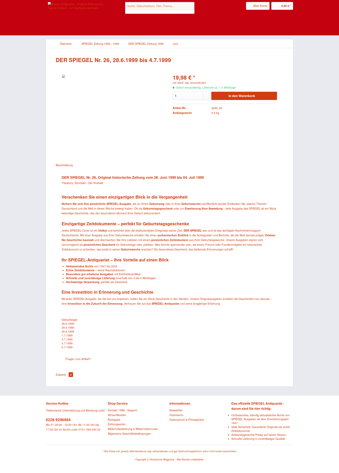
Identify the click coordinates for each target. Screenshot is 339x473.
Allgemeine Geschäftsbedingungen (129, 433)
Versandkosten (117, 415)
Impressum (176, 415)
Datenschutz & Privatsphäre (187, 420)
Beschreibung (64, 165)
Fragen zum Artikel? (78, 359)
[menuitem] (159, 8)
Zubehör (64, 375)
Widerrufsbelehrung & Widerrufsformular (133, 429)
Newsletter (176, 410)
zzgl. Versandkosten (195, 82)
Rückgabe (114, 420)
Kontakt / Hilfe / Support (122, 410)
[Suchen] (190, 6)
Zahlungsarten (117, 424)
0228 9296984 (58, 419)
